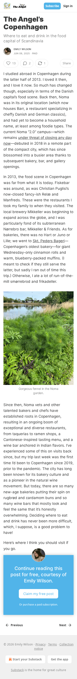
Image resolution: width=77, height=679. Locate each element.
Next (62, 625)
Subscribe (52, 6)
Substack (17, 670)
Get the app (59, 659)
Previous (17, 625)
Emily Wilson (22, 49)
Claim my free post (38, 593)
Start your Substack (27, 659)
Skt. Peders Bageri (49, 241)
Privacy (41, 644)
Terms (52, 644)
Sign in (68, 6)
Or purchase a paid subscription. (38, 604)
